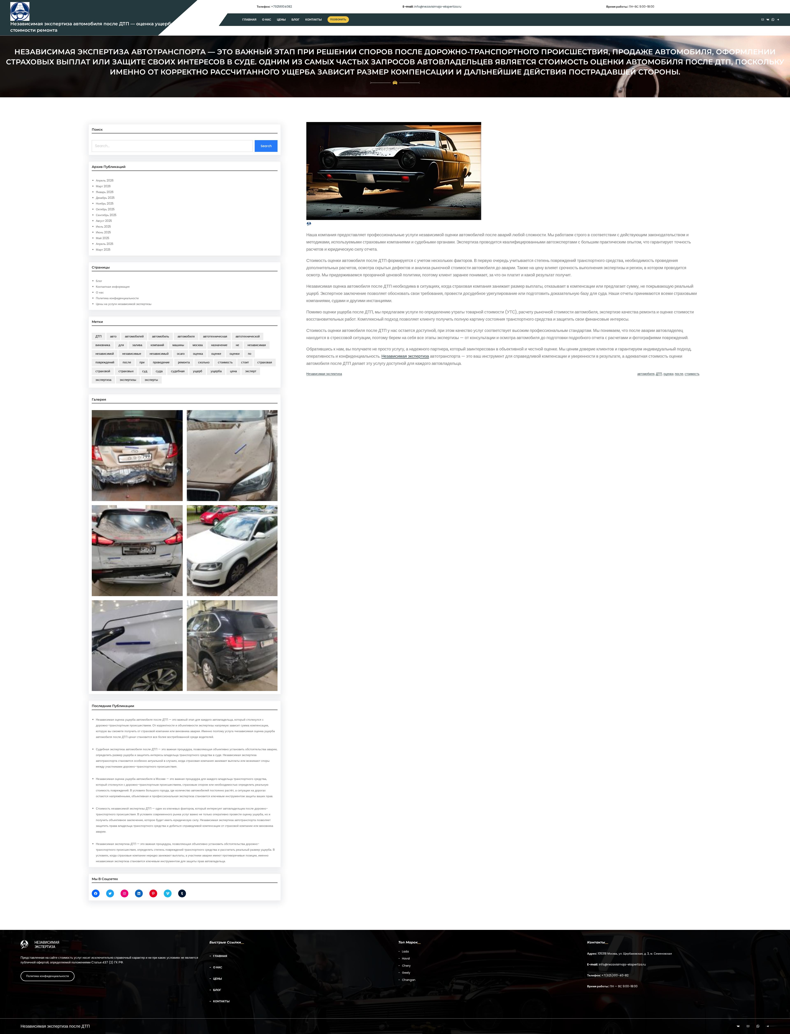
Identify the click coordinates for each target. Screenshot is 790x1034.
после (127, 362)
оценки (234, 353)
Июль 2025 (103, 226)
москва (198, 345)
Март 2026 (103, 186)
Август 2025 (104, 221)
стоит (245, 362)
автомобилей (134, 336)
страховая (264, 362)
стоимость (225, 362)
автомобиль (160, 336)
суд (144, 371)
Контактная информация (113, 287)
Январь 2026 (105, 192)
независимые (131, 353)
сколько (203, 362)
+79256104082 (281, 7)
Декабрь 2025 (105, 198)
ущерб (197, 371)
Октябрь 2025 (105, 209)
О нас (100, 292)
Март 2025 (103, 250)
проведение (161, 362)
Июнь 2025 (103, 232)
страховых (126, 371)
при (141, 362)
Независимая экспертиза (405, 356)
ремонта (184, 362)
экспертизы (128, 380)
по (249, 353)
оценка (198, 353)
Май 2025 (102, 238)
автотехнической (248, 336)
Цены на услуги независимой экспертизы (123, 304)
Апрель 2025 (104, 244)
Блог (99, 281)
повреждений (104, 362)
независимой (104, 353)
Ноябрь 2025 (105, 203)
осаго (181, 353)
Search (266, 146)
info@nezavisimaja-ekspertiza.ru (437, 7)
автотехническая (215, 336)
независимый (159, 353)
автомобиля (186, 336)
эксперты (151, 380)
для (121, 345)
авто (113, 336)
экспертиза (103, 380)
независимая (256, 345)
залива (137, 345)
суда (159, 371)
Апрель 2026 (105, 180)
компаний (157, 345)
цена (233, 371)
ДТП (98, 336)
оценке (216, 353)
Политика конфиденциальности (117, 298)
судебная (178, 371)
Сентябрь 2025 (106, 215)
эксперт (250, 371)
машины (178, 345)
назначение (219, 345)
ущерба (216, 371)
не (237, 345)
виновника (102, 345)
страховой (102, 371)
